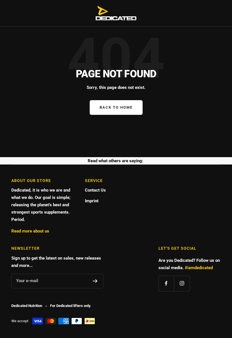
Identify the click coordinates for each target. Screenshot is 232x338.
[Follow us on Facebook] (166, 283)
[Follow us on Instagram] (182, 283)
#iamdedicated (199, 267)
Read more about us (30, 231)
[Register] (95, 281)
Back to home (116, 107)
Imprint (91, 200)
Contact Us (95, 190)
